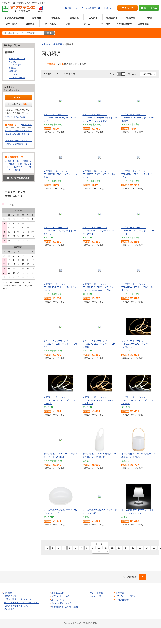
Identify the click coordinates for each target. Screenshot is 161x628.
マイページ (127, 8)
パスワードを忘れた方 (15, 117)
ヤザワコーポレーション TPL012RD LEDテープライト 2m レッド (60, 287)
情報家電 (55, 17)
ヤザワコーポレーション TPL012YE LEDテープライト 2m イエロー (99, 343)
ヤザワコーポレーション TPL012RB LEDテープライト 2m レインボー (137, 230)
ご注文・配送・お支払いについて (19, 599)
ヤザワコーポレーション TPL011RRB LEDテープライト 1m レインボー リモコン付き (100, 117)
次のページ (100, 551)
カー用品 (105, 24)
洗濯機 (8, 161)
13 (119, 548)
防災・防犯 (11, 24)
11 (105, 548)
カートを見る (150, 8)
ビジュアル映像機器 (14, 17)
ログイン (18, 97)
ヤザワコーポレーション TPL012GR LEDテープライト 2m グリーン (60, 230)
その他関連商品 (124, 24)
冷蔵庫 (25, 161)
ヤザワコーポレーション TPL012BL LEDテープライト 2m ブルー (137, 174)
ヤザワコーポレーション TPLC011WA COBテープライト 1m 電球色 (136, 343)
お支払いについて (60, 596)
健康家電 (130, 17)
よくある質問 (90, 8)
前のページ (100, 544)
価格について (10, 596)
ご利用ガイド (73, 8)
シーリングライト (17, 58)
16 (140, 548)
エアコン (16, 161)
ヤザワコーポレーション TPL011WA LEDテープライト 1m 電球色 (137, 117)
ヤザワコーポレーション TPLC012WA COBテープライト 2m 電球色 (98, 400)
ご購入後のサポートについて (17, 606)
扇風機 (11, 164)
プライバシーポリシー (126, 596)
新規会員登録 (18, 104)
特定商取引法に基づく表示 (64, 606)
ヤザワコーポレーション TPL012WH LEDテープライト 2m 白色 (60, 343)
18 (154, 548)
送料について (57, 599)
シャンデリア (15, 65)
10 (98, 548)
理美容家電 (111, 17)
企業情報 (119, 592)
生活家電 (93, 17)
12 (112, 548)
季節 (149, 17)
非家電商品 (143, 24)
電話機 (17, 170)
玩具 (68, 24)
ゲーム (86, 24)
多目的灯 (13, 71)
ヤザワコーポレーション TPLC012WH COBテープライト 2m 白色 (137, 400)
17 (147, 548)
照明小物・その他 (17, 78)
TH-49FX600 (16, 167)
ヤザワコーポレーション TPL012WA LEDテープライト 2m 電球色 (137, 287)
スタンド (13, 74)
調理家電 (74, 17)
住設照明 (13, 68)
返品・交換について (61, 603)
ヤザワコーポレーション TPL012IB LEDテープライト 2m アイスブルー (98, 230)
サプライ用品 (49, 24)
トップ (47, 44)
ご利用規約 (9, 609)
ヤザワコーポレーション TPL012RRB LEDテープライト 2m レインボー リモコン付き (98, 287)
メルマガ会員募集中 (19, 178)
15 (133, 548)
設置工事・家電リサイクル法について (21, 602)
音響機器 (36, 17)
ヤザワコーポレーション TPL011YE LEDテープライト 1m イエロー (99, 174)
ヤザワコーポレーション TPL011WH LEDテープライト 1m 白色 (60, 174)
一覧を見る (27, 124)
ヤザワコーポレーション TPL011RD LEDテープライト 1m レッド (60, 117)
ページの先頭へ (130, 577)
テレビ (19, 164)
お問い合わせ (106, 8)
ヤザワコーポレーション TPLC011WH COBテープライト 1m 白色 (59, 400)
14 (126, 548)
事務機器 (30, 24)
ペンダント (14, 62)
